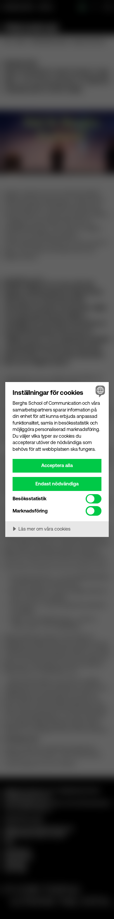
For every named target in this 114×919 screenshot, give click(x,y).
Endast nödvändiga (57, 483)
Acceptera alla (57, 465)
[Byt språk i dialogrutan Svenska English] (99, 391)
